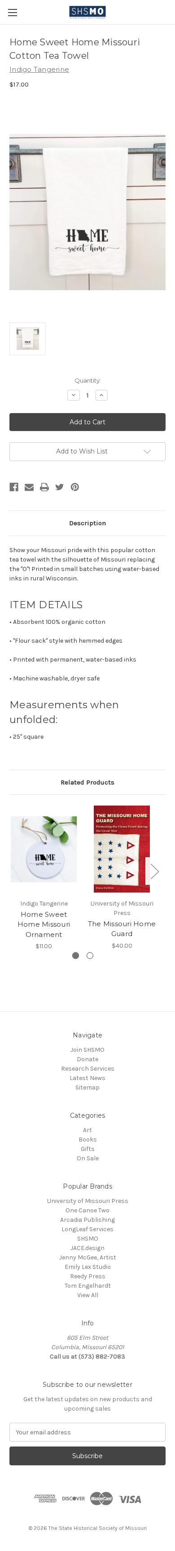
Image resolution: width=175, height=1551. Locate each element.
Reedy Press (87, 1276)
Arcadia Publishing (87, 1220)
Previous (12, 870)
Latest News (87, 1078)
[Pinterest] (74, 487)
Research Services (87, 1068)
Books (88, 1139)
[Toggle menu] (12, 12)
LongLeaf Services (87, 1229)
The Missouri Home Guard (122, 928)
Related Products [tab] (87, 782)
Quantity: (87, 380)
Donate (87, 1059)
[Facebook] (13, 487)
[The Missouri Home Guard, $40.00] (122, 849)
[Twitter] (59, 487)
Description (87, 523)
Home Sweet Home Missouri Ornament (44, 924)
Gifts (88, 1149)
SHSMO (87, 1238)
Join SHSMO (87, 1050)
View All (87, 1295)
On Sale (88, 1158)
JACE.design (87, 1248)
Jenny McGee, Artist (87, 1257)
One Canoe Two (87, 1210)
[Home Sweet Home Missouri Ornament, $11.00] (44, 849)
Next (154, 870)
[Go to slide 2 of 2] (90, 955)
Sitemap (87, 1087)
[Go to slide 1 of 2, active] (75, 955)
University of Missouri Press (87, 1201)
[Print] (44, 487)
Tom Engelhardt (88, 1286)
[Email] (29, 487)
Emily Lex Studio (88, 1267)
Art (87, 1130)
